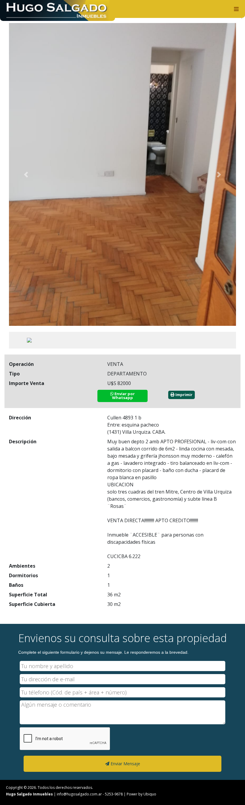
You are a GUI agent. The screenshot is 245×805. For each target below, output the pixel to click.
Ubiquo (149, 794)
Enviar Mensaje (124, 763)
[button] (26, 174)
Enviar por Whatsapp (123, 395)
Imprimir (183, 394)
